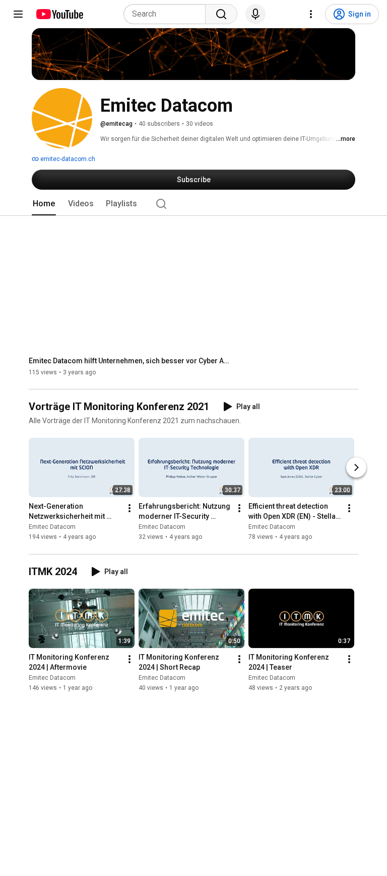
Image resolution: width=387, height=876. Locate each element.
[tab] (44, 204)
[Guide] (18, 14)
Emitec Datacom (52, 527)
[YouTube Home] (59, 14)
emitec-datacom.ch (67, 159)
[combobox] (167, 14)
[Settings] (311, 14)
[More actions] (129, 509)
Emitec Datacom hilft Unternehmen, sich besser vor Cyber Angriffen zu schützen (130, 361)
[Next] (356, 468)
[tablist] (193, 204)
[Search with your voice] (255, 14)
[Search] (221, 14)
